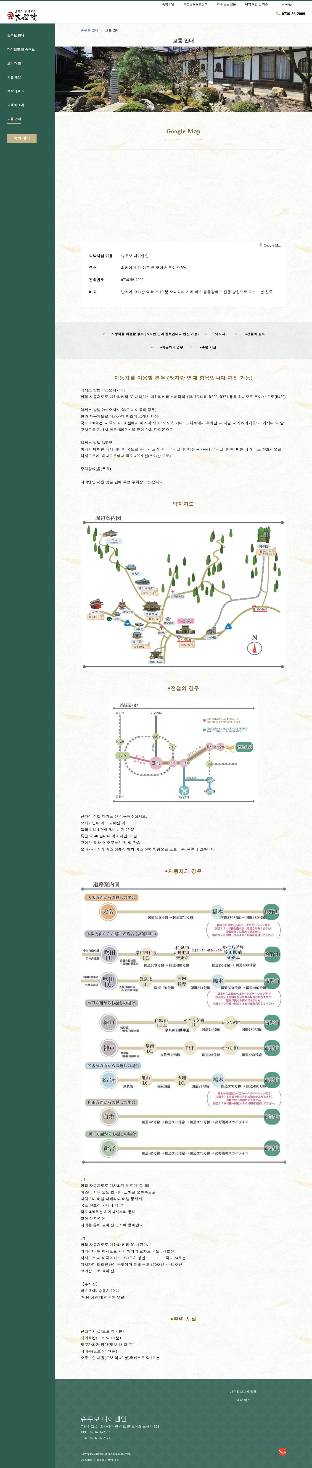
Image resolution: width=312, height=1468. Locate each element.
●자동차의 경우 (171, 347)
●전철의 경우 (255, 334)
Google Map (272, 245)
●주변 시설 (208, 347)
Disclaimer (86, 1459)
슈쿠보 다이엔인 (104, 1418)
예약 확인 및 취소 (256, 4)
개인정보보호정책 (243, 1391)
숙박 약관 (243, 1400)
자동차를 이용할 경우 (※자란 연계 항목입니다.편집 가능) (155, 334)
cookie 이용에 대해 (108, 1459)
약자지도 (222, 334)
